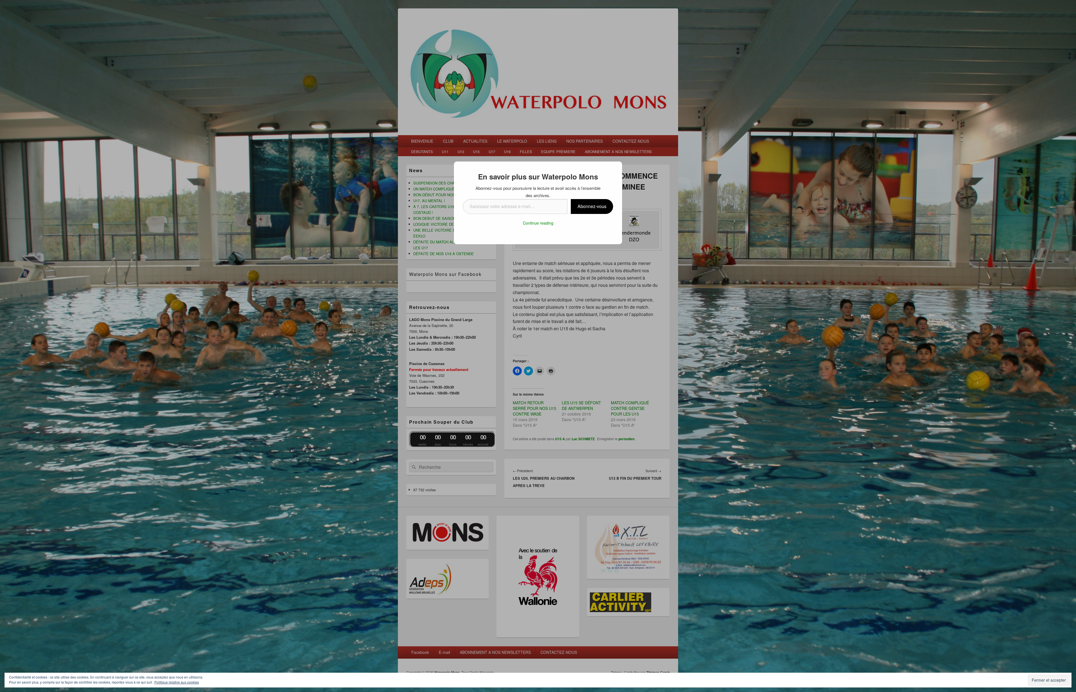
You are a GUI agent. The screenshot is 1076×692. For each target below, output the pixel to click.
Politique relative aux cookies (176, 682)
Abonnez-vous (592, 206)
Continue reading (538, 223)
